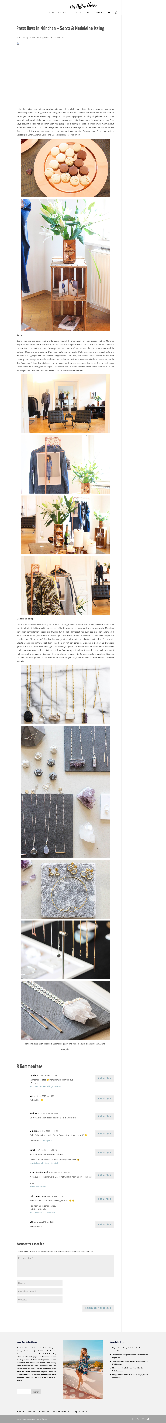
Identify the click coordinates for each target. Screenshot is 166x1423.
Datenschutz (61, 1411)
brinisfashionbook (39, 1172)
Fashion (32, 37)
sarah (33, 1150)
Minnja (33, 1130)
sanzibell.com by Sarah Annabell (44, 1163)
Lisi (31, 1095)
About (99, 13)
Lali (31, 1221)
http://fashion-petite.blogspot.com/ (45, 1086)
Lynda (33, 1075)
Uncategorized (42, 37)
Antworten (104, 1078)
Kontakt (44, 1411)
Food (87, 13)
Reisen (61, 13)
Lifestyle (74, 13)
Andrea (33, 1113)
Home (51, 13)
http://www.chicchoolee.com (42, 1212)
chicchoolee (36, 1196)
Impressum (80, 1411)
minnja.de (47, 1140)
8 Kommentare (57, 37)
